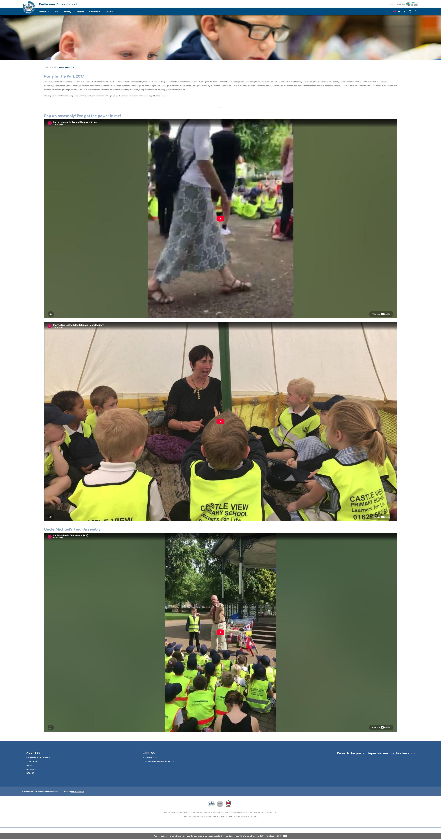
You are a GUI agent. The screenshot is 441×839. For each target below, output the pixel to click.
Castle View (58, 4)
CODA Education (77, 791)
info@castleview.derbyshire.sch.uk (159, 761)
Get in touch (94, 11)
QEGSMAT (111, 11)
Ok (285, 836)
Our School (44, 11)
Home (46, 67)
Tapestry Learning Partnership (391, 753)
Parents (80, 11)
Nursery (67, 11)
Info (56, 11)
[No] (438, 836)
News (54, 67)
